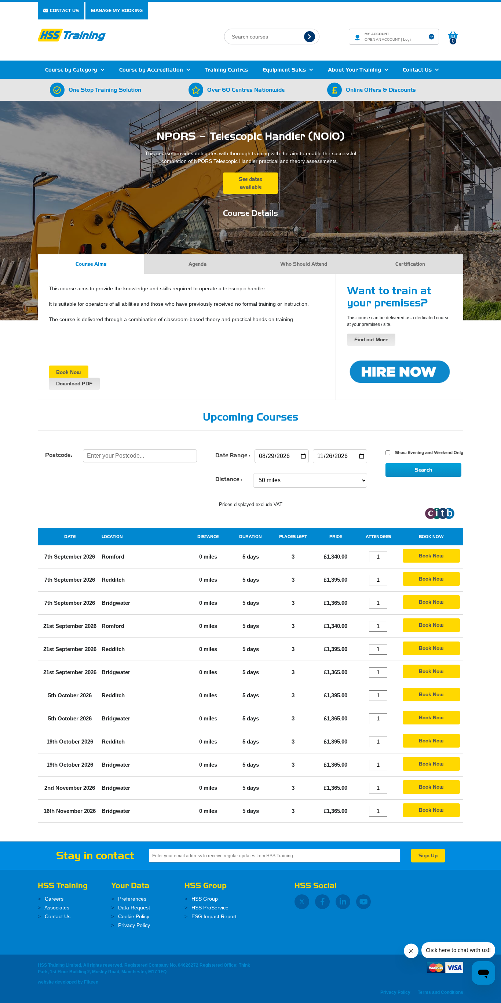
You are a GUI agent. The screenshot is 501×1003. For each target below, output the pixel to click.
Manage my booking (117, 10)
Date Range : (232, 455)
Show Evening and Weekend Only (428, 452)
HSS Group (204, 899)
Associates (56, 908)
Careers (53, 899)
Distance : (228, 479)
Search (423, 470)
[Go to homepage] (72, 34)
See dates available (250, 183)
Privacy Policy (133, 925)
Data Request (133, 908)
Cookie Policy (133, 916)
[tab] (91, 264)
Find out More (371, 340)
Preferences (131, 899)
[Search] (310, 36)
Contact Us (64, 10)
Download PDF (74, 384)
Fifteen (91, 982)
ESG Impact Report (213, 916)
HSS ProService (209, 908)
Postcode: (58, 455)
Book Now (68, 372)
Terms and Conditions (440, 992)
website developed (57, 982)
